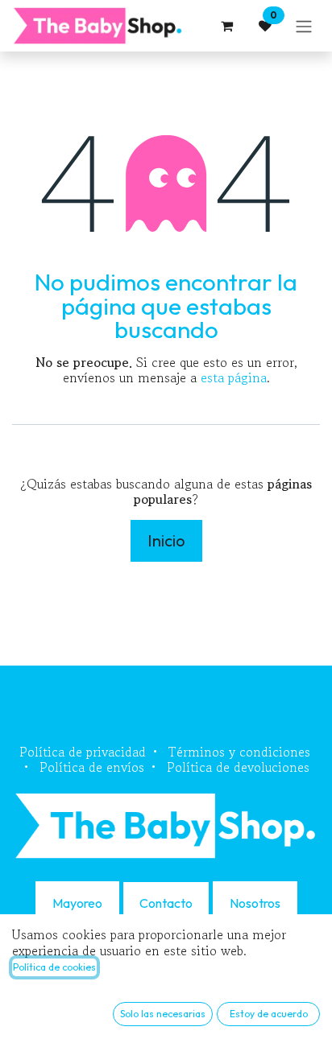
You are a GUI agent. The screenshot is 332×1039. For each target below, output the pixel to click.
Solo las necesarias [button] (162, 1014)
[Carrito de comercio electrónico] (226, 26)
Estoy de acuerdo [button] (269, 1014)
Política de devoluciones (238, 767)
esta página (234, 377)
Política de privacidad (82, 751)
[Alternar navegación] (304, 26)
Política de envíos (91, 767)
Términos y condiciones (239, 751)
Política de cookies (54, 967)
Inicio (166, 540)
